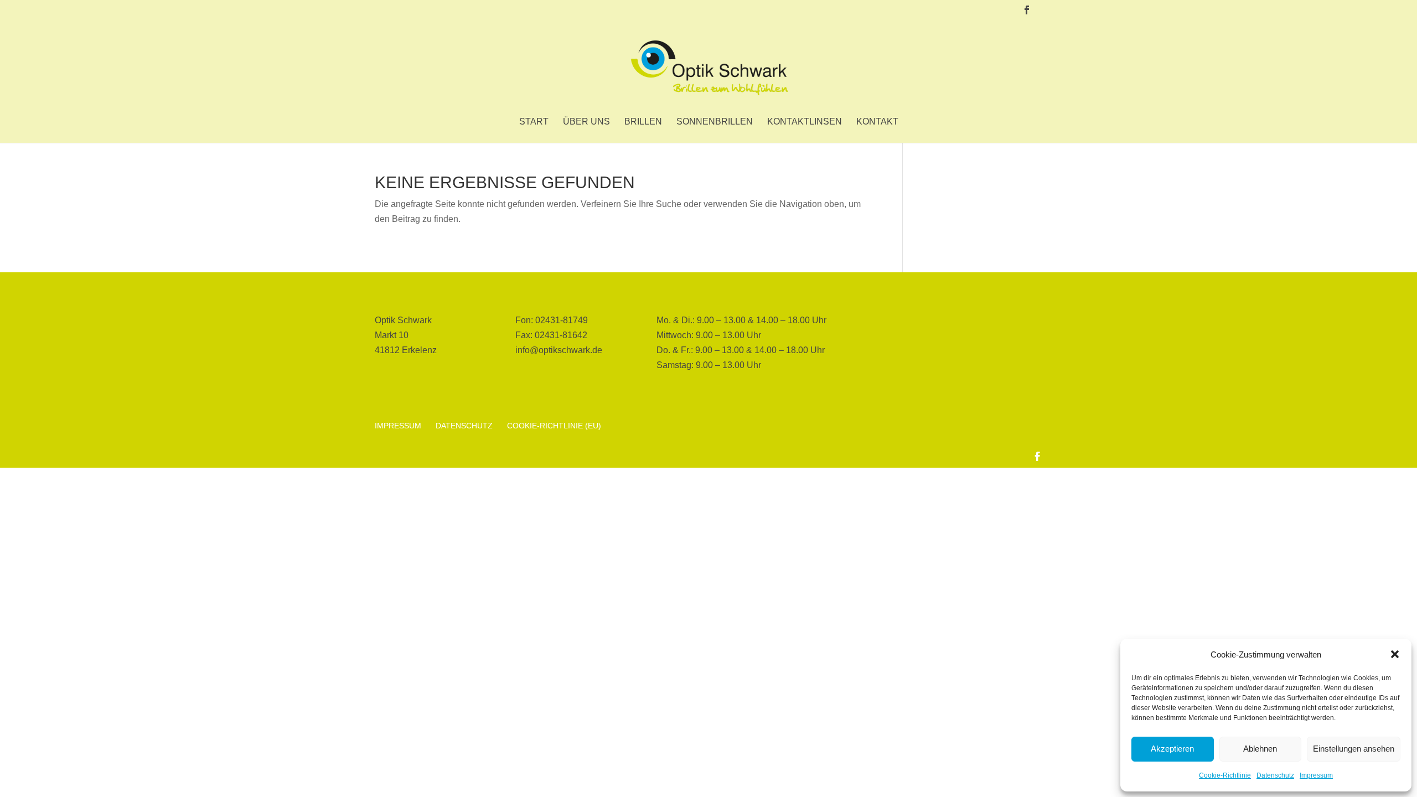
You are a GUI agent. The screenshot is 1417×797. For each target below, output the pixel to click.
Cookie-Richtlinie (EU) (554, 425)
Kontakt (877, 122)
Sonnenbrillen (714, 122)
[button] (1394, 654)
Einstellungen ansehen (1353, 748)
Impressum (1316, 775)
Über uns (586, 122)
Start (534, 122)
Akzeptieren (1172, 748)
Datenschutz (1275, 775)
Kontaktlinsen (804, 122)
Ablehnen (1260, 748)
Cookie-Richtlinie (1225, 775)
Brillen (643, 122)
